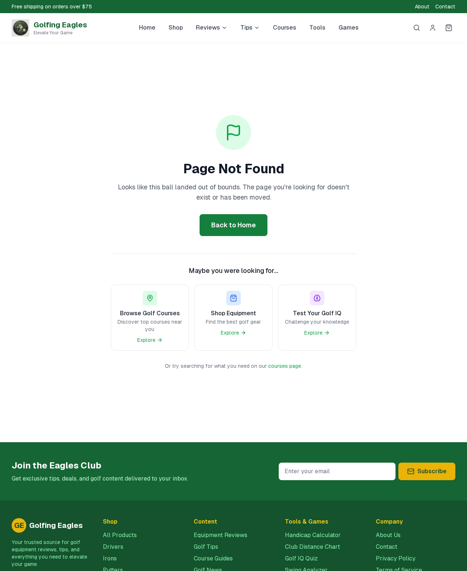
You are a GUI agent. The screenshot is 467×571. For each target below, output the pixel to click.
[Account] (432, 27)
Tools (317, 27)
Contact (445, 6)
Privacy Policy (396, 558)
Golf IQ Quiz (301, 558)
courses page (284, 366)
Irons (110, 558)
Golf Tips (206, 546)
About (422, 6)
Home (147, 27)
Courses (284, 27)
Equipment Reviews (220, 535)
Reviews (208, 27)
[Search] (416, 27)
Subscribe (432, 471)
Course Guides (213, 558)
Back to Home (233, 225)
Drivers (113, 546)
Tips (246, 27)
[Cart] (448, 27)
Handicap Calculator (313, 535)
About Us (388, 535)
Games (349, 27)
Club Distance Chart (312, 546)
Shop (176, 27)
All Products (120, 535)
